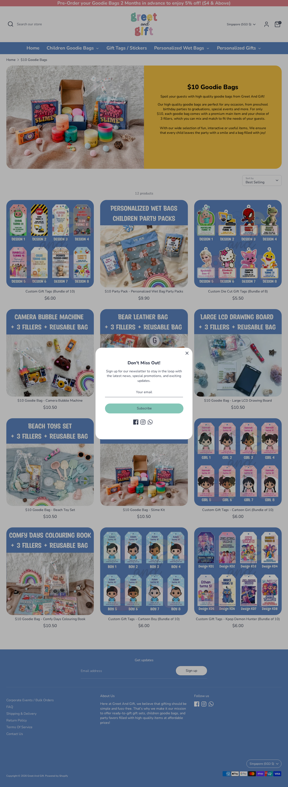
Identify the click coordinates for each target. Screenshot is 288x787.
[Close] (187, 353)
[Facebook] (135, 422)
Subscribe (144, 408)
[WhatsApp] (150, 422)
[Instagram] (142, 422)
